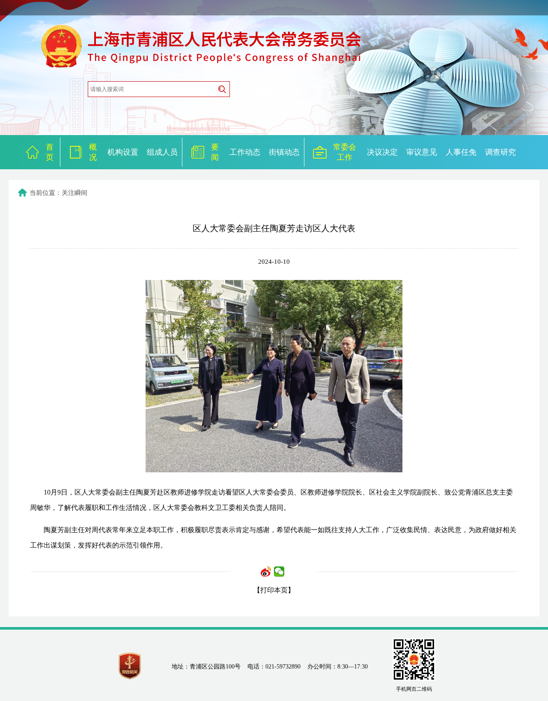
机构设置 (122, 152)
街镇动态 (284, 152)
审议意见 (421, 152)
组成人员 (162, 152)
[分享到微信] (279, 571)
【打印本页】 (274, 590)
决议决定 (382, 152)
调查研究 (500, 152)
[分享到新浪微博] (266, 571)
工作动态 (244, 152)
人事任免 (461, 152)
